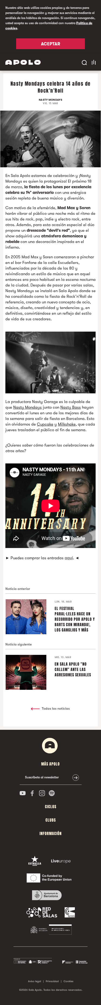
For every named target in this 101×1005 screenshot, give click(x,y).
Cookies (69, 981)
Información (51, 833)
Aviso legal (34, 981)
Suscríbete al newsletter (42, 777)
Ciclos (50, 807)
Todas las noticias (56, 708)
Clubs (51, 820)
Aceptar (50, 44)
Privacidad (52, 981)
